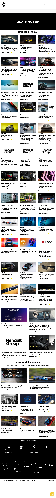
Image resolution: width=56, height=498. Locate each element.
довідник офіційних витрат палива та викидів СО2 (38, 474)
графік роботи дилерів (17, 469)
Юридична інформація (20, 480)
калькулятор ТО (26, 463)
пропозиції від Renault (17, 471)
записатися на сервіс (27, 464)
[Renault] (4, 4)
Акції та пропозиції (5, 10)
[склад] (48, 4)
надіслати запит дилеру (37, 464)
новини (3, 470)
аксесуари (36, 465)
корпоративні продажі (38, 467)
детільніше (23, 52)
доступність (36, 472)
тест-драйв (15, 472)
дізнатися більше (5, 52)
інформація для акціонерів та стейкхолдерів (37, 469)
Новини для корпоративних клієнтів (19, 10)
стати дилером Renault (6, 466)
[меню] (53, 4)
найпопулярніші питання (5, 469)
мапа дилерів (15, 465)
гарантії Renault (26, 466)
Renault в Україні (5, 463)
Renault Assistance (27, 467)
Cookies (27, 480)
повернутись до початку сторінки (28, 440)
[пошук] (44, 4)
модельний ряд (16, 464)
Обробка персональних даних (8, 480)
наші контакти (5, 465)
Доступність (32, 480)
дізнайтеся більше (43, 304)
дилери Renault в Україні (16, 468)
